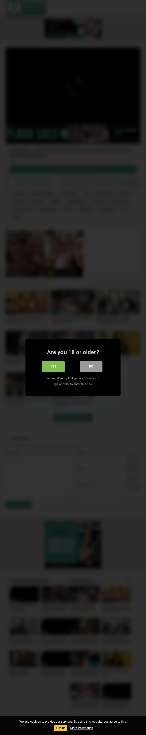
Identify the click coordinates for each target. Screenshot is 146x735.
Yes (53, 366)
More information (81, 728)
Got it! (60, 728)
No (91, 366)
